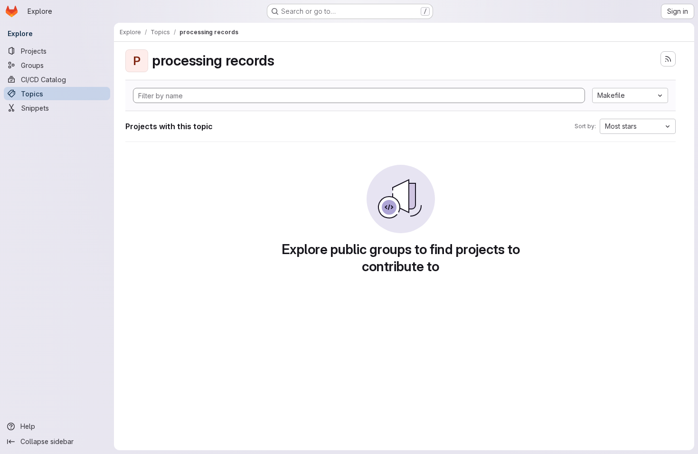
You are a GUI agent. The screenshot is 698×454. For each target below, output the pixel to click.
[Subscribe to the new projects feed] (668, 58)
